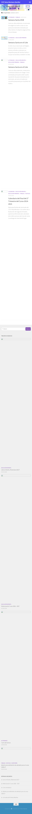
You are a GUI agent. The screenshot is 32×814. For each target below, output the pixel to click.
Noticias (27, 193)
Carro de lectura (6, 743)
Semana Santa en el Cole (18, 42)
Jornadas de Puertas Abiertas (10, 797)
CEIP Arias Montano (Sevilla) (10, 2)
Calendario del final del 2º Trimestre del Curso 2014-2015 (18, 201)
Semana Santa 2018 (16, 20)
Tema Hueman (23, 808)
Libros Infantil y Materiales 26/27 (10, 470)
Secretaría (14, 763)
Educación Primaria (21, 37)
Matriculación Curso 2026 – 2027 (10, 606)
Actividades (11, 17)
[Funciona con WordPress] (11, 808)
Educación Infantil (21, 60)
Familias (18, 17)
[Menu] (30, 2)
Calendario (11, 191)
